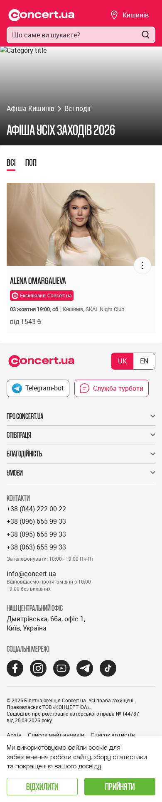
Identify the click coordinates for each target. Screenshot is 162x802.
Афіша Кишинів (30, 108)
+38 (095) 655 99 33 (36, 534)
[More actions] (142, 265)
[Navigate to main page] (41, 15)
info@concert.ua (31, 573)
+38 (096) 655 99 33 (36, 521)
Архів (14, 735)
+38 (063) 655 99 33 (36, 547)
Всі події (77, 108)
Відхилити (42, 786)
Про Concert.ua (25, 416)
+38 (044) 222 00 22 (36, 508)
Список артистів (113, 735)
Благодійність (24, 454)
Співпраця (19, 435)
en (144, 360)
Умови (15, 473)
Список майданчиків (56, 735)
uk (122, 360)
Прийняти (120, 786)
